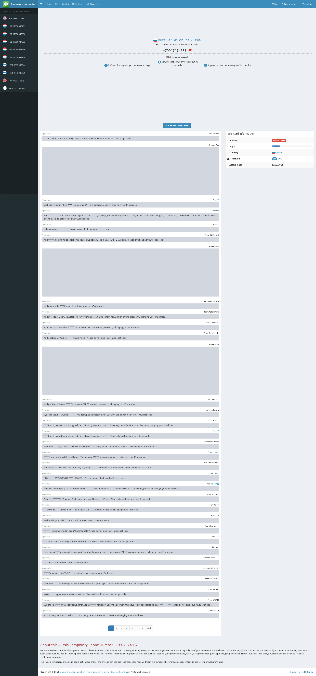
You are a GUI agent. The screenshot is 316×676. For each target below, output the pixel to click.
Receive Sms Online (120, 671)
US (56, 4)
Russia (278, 152)
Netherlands (77, 4)
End (149, 628)
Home (49, 4)
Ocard (216, 473)
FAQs (274, 4)
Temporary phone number (72, 671)
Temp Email (308, 4)
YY (218, 200)
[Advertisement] (18, 143)
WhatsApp (215, 483)
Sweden (65, 4)
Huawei (216, 452)
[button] (41, 4)
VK (218, 547)
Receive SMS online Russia (179, 39)
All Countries (92, 4)
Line (217, 515)
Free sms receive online (97, 671)
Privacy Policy (297, 671)
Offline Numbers (290, 4)
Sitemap (309, 671)
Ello (217, 210)
